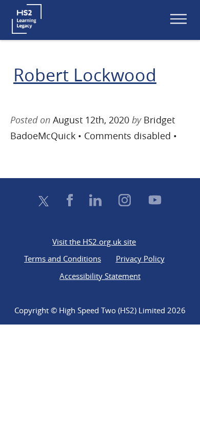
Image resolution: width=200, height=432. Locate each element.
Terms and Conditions (62, 258)
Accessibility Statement (100, 276)
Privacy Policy (140, 258)
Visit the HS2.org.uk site (94, 241)
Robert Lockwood (84, 75)
